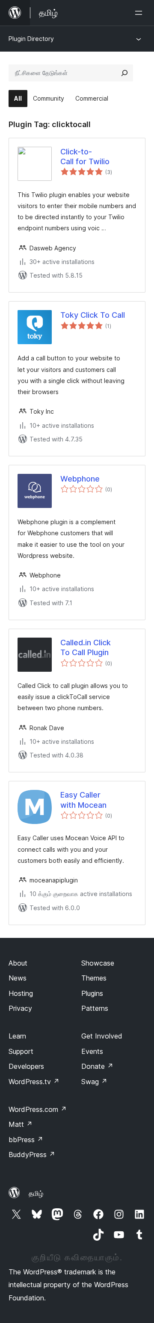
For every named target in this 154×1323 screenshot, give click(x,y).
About (18, 963)
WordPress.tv (34, 1081)
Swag (94, 1081)
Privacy (20, 1008)
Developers (26, 1066)
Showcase (97, 963)
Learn (17, 1036)
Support (21, 1051)
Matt (21, 1124)
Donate (97, 1066)
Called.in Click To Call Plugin (85, 647)
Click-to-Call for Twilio (85, 156)
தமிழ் (36, 1193)
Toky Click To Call (92, 314)
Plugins (92, 993)
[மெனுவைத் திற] (140, 13)
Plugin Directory (31, 38)
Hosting (21, 993)
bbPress (26, 1139)
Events (92, 1051)
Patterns (94, 1008)
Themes (94, 978)
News (18, 978)
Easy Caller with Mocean (83, 799)
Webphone (80, 478)
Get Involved (101, 1036)
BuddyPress (32, 1154)
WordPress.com (38, 1109)
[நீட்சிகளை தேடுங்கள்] (124, 72)
